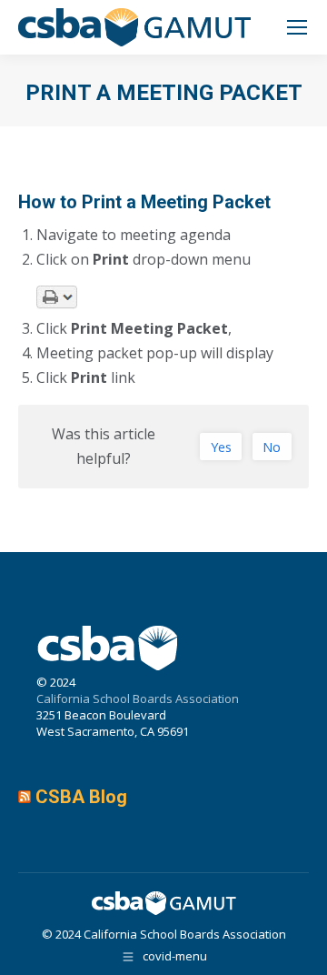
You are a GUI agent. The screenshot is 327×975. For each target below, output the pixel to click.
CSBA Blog (81, 797)
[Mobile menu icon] (297, 27)
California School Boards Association (137, 698)
